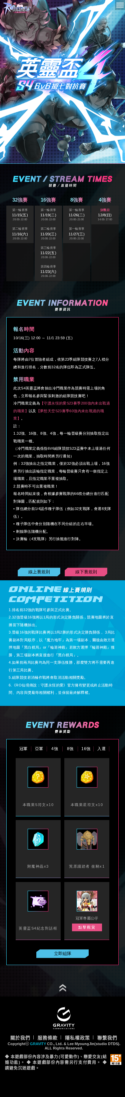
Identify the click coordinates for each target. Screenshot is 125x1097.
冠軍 (23, 748)
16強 (85, 748)
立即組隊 (62, 953)
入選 (101, 748)
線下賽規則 (86, 571)
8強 (70, 748)
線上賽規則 (39, 571)
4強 (54, 748)
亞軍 (39, 748)
